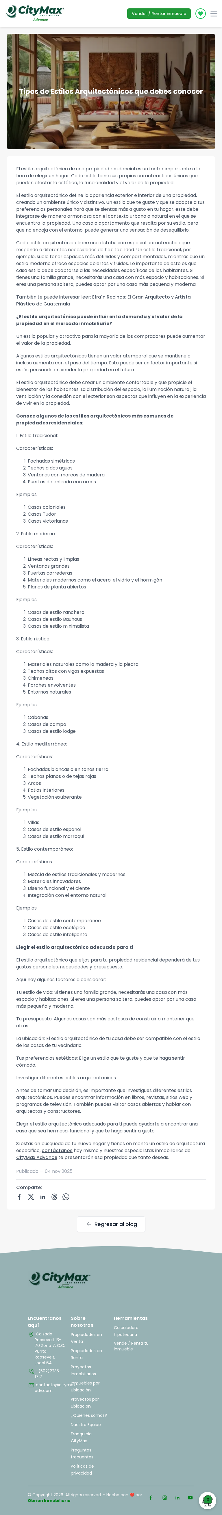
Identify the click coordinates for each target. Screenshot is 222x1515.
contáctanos (57, 1150)
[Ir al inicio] (60, 1280)
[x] (31, 1196)
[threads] (54, 1196)
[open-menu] (213, 13)
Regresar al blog (111, 1224)
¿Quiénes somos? (89, 1415)
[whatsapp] (65, 1196)
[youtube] (190, 1498)
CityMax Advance (36, 1157)
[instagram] (165, 1498)
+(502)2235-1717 (44, 1374)
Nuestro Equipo (86, 1425)
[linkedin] (42, 1196)
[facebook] (19, 1196)
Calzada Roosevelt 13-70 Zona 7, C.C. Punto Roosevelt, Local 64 (46, 1348)
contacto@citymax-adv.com (46, 1387)
